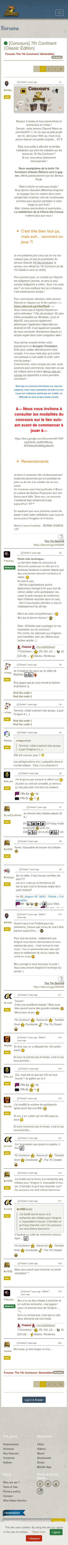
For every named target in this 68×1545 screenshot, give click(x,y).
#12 (59, 1037)
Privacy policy (11, 1491)
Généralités (47, 54)
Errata (40, 1462)
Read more (39, 1532)
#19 (59, 1291)
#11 (59, 994)
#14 (59, 1098)
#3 (60, 664)
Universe (8, 1449)
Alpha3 (8, 1003)
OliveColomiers (12, 815)
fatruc (7, 673)
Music (41, 1453)
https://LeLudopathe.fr (45, 765)
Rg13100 (8, 849)
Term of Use (10, 1487)
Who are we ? (11, 1482)
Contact (8, 1496)
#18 (59, 1263)
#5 (60, 732)
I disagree (34, 1538)
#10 (59, 914)
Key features (11, 1453)
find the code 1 (22, 692)
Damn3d (8, 90)
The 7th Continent (27, 54)
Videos (41, 1449)
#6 (60, 773)
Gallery (7, 1462)
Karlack (8, 781)
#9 (60, 869)
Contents (9, 1458)
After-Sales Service (14, 1500)
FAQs (40, 1444)
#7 (60, 807)
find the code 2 (22, 696)
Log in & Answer (34, 1400)
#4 (60, 704)
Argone (8, 1045)
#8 (60, 841)
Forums (10, 54)
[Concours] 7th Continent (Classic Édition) (30, 45)
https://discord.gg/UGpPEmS (32, 306)
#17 (59, 1200)
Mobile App (44, 1467)
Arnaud (8, 740)
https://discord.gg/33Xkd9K (48, 544)
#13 (59, 1068)
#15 (59, 1137)
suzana (7, 1351)
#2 (60, 552)
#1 (60, 82)
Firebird (8, 561)
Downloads (44, 1458)
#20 (59, 1342)
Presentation (11, 1444)
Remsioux (9, 877)
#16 (59, 1172)
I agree (56, 1532)
